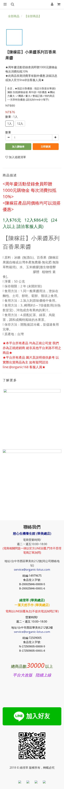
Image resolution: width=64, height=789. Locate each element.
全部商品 (13, 16)
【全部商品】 (32, 16)
